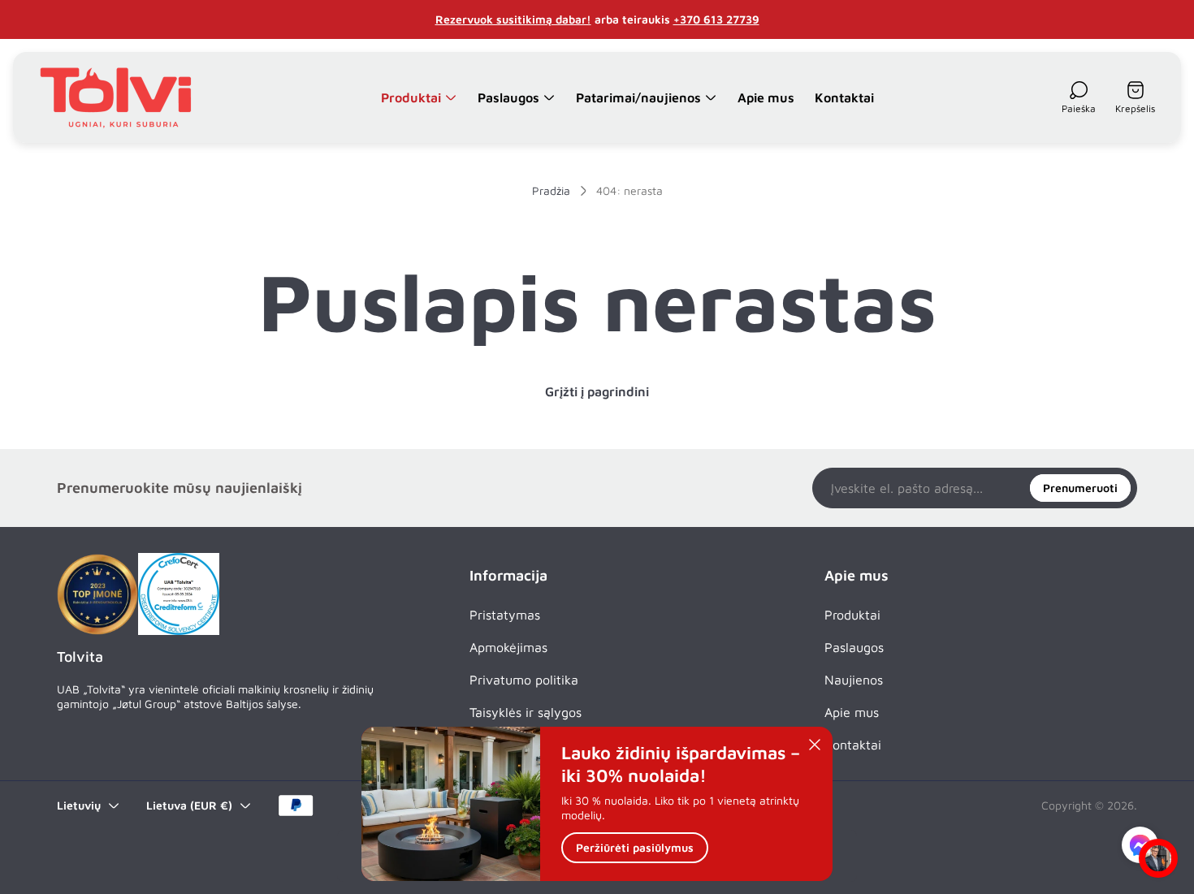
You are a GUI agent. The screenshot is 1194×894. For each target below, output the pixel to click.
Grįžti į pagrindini (597, 391)
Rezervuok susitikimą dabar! (513, 19)
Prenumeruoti (1080, 488)
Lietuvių (79, 805)
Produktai (852, 614)
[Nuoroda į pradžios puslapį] (97, 594)
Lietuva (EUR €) (189, 805)
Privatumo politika (523, 679)
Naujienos (853, 679)
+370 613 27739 (716, 19)
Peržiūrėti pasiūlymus (635, 848)
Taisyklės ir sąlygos (525, 712)
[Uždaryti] (814, 744)
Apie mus (851, 712)
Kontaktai (852, 744)
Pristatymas (504, 614)
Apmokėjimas (508, 647)
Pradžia (551, 190)
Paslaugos (854, 647)
